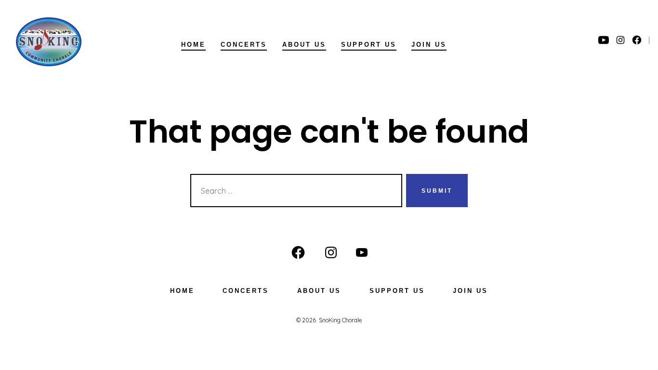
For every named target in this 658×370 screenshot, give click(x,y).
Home (193, 44)
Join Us (429, 44)
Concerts (244, 44)
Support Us (368, 44)
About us (304, 44)
